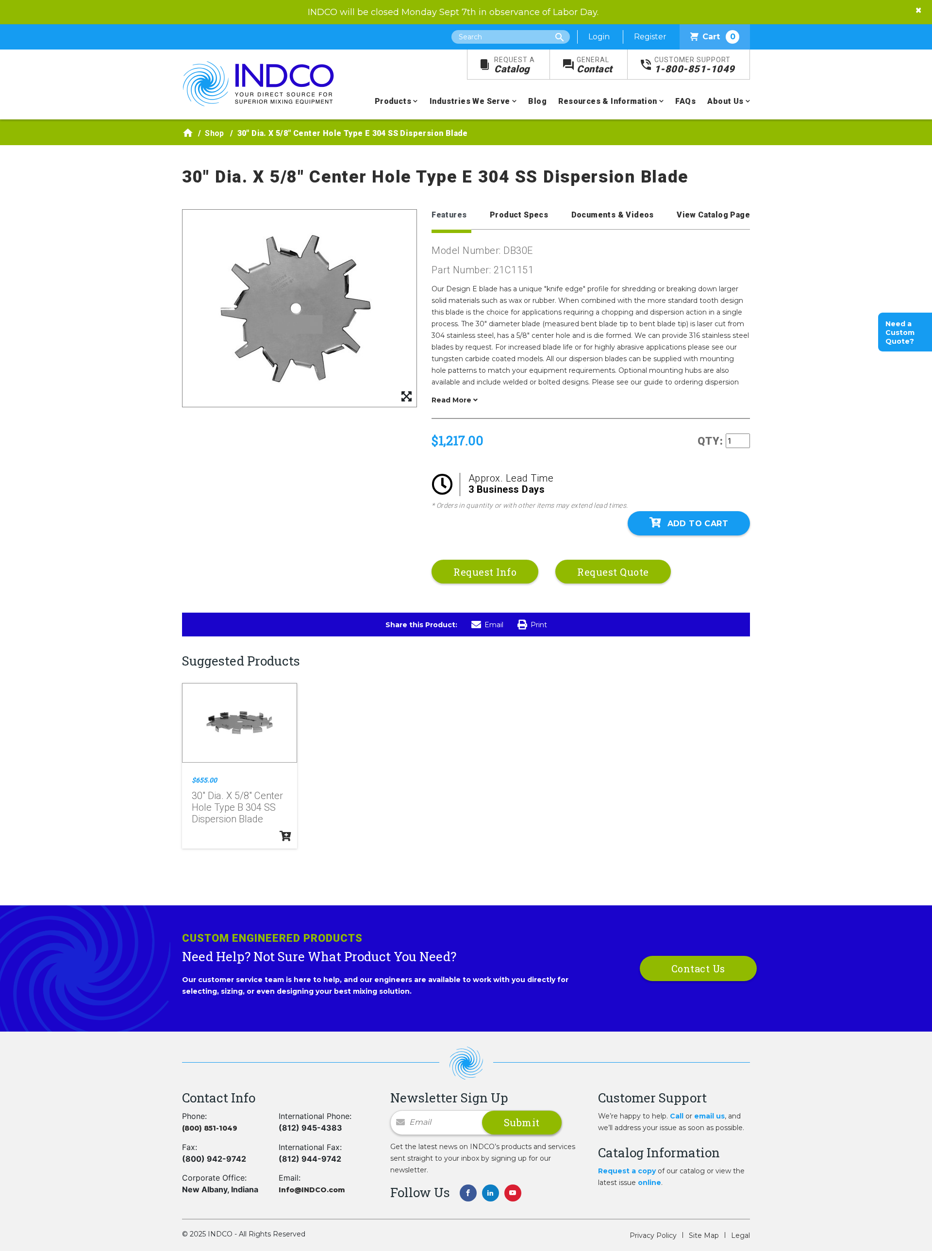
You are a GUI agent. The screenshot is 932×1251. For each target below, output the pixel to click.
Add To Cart (697, 523)
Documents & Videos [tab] (612, 214)
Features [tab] (449, 214)
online (649, 1182)
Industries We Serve (470, 101)
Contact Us (698, 968)
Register (650, 36)
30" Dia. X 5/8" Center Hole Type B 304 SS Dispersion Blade (237, 807)
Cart (718, 36)
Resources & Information (607, 101)
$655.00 (204, 780)
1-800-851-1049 (694, 65)
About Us (725, 101)
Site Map (704, 1235)
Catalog (514, 65)
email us (709, 1116)
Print (539, 624)
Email (493, 624)
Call (676, 1116)
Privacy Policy (653, 1235)
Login (599, 36)
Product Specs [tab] (519, 214)
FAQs (685, 101)
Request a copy (627, 1171)
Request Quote (613, 572)
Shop (214, 133)
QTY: (710, 441)
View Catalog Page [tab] (713, 214)
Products (393, 101)
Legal (740, 1235)
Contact (595, 65)
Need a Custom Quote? (900, 332)
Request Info (484, 572)
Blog (537, 101)
